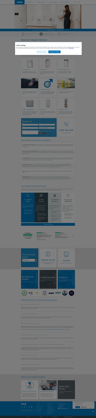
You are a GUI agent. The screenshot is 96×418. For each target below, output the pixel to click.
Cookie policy (71, 48)
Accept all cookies (54, 51)
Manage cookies (41, 51)
